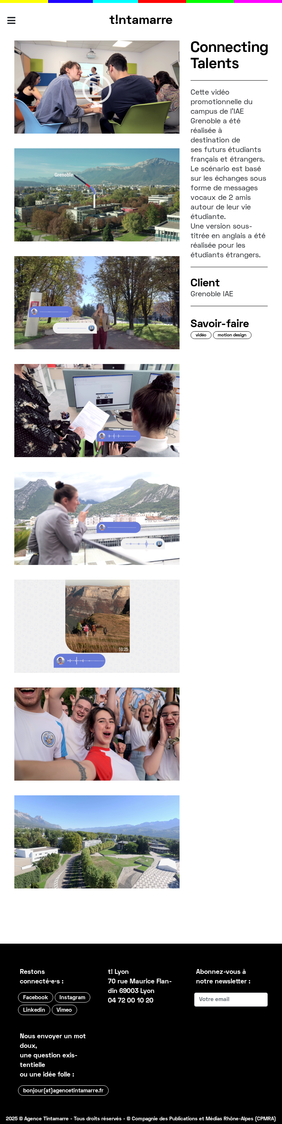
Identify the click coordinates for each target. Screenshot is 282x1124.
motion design (232, 335)
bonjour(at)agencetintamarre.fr (63, 1090)
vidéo (201, 335)
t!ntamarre (141, 20)
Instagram (72, 997)
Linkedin (34, 1010)
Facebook (35, 997)
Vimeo (64, 1010)
